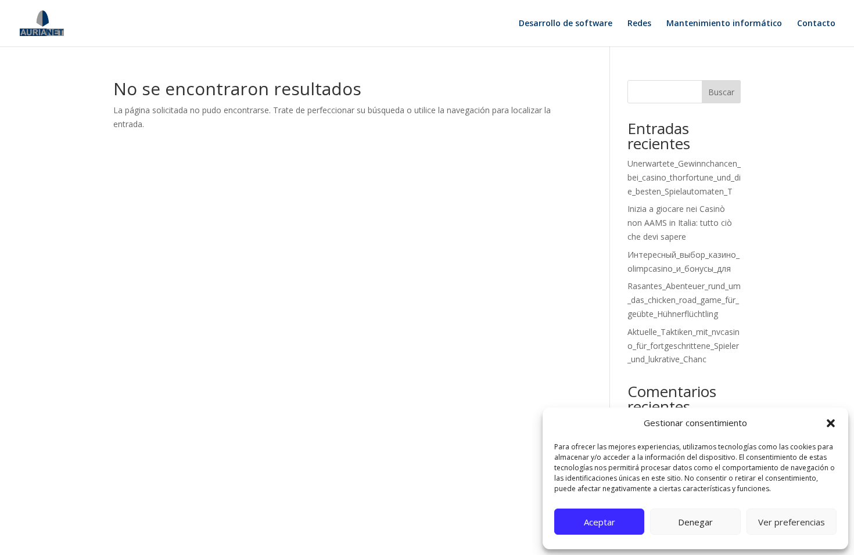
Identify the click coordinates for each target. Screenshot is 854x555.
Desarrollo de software (565, 23)
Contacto (816, 23)
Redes (639, 23)
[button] (831, 423)
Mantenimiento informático (724, 23)
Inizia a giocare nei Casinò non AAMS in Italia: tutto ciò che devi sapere (679, 222)
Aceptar (599, 522)
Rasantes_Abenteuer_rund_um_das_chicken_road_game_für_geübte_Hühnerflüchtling (684, 299)
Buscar (721, 92)
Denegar (695, 522)
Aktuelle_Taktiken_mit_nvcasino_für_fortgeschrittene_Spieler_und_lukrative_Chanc (683, 345)
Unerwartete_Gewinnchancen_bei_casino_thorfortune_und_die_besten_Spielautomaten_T (684, 177)
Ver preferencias (791, 522)
